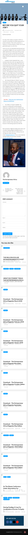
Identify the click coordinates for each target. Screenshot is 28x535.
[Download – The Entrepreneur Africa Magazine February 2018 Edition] (14, 312)
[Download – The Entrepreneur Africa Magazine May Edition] (14, 416)
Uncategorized (17, 268)
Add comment (6, 31)
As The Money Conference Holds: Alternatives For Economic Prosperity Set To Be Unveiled (13, 489)
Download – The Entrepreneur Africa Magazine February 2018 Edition (13, 322)
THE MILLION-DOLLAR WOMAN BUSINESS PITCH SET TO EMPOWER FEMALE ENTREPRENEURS (13, 260)
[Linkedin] (10, 522)
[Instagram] (14, 522)
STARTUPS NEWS (6, 499)
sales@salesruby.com (10, 135)
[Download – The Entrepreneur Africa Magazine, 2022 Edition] (14, 437)
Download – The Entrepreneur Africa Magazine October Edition (14, 383)
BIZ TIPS (4, 22)
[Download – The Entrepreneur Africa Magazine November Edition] (14, 354)
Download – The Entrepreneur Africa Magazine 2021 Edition (13, 466)
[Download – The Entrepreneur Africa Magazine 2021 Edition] (14, 458)
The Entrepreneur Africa (8, 30)
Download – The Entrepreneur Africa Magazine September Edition (13, 405)
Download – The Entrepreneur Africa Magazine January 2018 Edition (13, 342)
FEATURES (11, 268)
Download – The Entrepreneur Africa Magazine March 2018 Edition (13, 301)
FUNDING (10, 497)
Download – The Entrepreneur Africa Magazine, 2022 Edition (13, 446)
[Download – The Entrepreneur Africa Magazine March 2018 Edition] (14, 291)
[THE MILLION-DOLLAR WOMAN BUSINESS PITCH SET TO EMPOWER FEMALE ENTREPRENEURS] (14, 250)
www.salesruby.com (8, 138)
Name (4, 217)
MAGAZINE (5, 289)
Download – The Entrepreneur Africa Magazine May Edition (13, 425)
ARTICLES (5, 497)
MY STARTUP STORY (16, 497)
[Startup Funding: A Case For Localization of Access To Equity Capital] (14, 499)
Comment (4, 202)
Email (4, 222)
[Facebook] (7, 522)
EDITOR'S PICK (6, 268)
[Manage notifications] (25, 532)
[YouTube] (17, 522)
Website (4, 227)
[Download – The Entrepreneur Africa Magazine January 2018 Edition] (14, 333)
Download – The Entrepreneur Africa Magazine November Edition (13, 363)
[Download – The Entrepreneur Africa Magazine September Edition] (14, 395)
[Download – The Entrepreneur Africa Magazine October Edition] (14, 375)
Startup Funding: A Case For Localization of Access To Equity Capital (13, 509)
